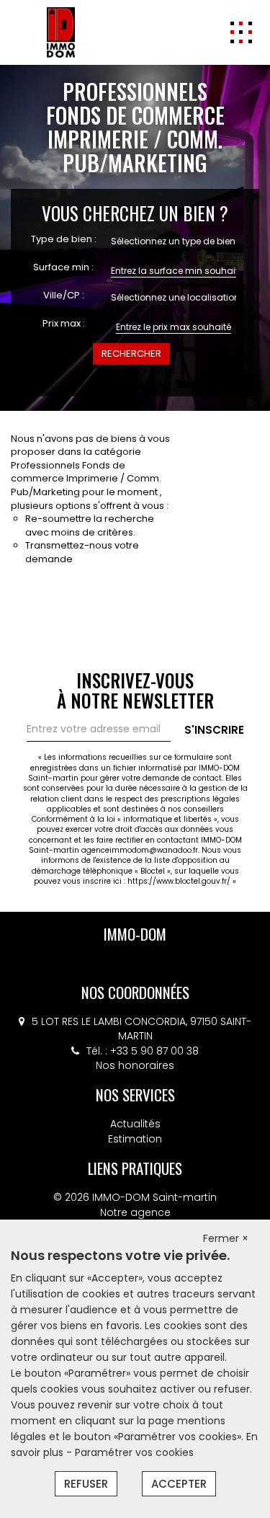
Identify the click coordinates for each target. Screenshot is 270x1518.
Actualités (135, 1124)
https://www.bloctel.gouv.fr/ (178, 881)
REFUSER (86, 1483)
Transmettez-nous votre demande (82, 552)
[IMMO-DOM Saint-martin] (61, 32)
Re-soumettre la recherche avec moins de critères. (89, 525)
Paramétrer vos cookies (134, 1452)
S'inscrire (214, 729)
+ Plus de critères (135, 371)
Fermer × (225, 1238)
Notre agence (135, 1212)
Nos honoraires (135, 1065)
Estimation (135, 1139)
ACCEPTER (179, 1483)
